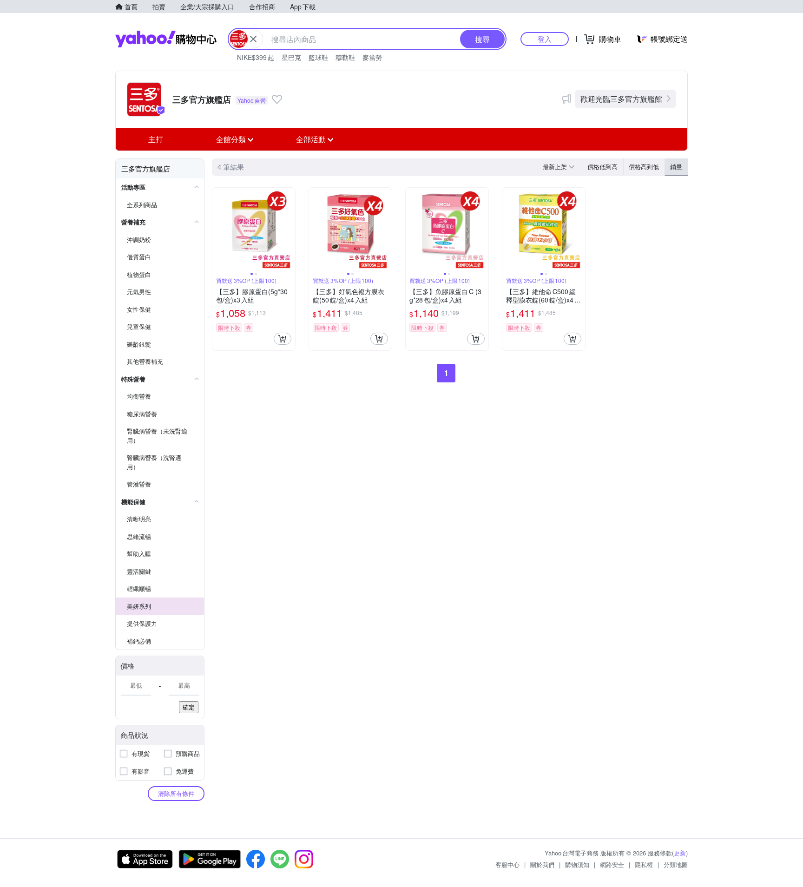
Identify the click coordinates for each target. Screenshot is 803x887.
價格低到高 (602, 166)
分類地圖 (676, 864)
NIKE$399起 (255, 57)
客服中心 (507, 864)
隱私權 (644, 864)
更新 (680, 852)
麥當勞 (372, 57)
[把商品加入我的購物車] (282, 339)
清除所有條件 (176, 793)
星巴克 (291, 57)
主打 (155, 139)
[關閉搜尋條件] (253, 39)
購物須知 (577, 864)
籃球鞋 (318, 57)
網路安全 (612, 864)
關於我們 (542, 864)
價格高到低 (644, 166)
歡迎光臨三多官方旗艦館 (621, 98)
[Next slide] (289, 229)
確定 (189, 707)
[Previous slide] (218, 229)
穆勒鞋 (345, 57)
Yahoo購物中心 (166, 39)
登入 (545, 39)
